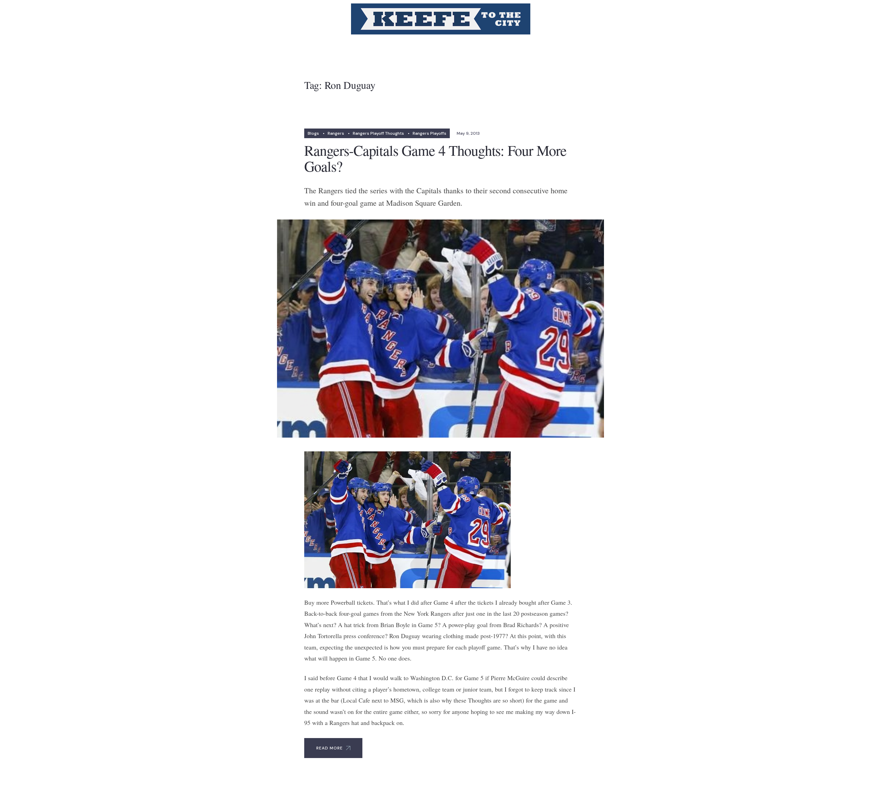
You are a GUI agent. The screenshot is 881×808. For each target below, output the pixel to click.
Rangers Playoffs (429, 133)
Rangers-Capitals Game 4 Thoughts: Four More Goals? (435, 158)
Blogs (313, 133)
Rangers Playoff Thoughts (378, 133)
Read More (329, 748)
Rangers (336, 133)
